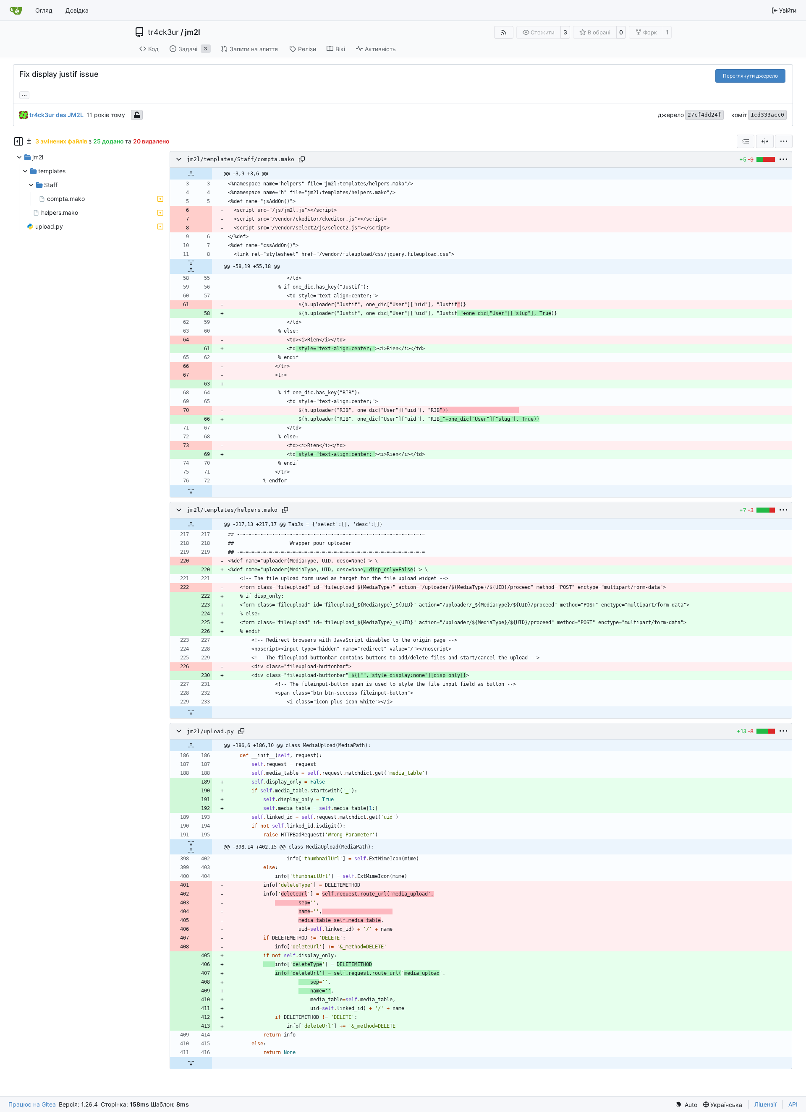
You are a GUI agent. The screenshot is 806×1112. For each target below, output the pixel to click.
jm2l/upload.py (210, 731)
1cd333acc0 (767, 115)
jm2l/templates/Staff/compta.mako (240, 159)
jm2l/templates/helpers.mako (232, 510)
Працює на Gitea (32, 1104)
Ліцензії (765, 1104)
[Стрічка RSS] (503, 32)
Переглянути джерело (750, 76)
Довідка (77, 10)
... (24, 94)
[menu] (784, 141)
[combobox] (745, 141)
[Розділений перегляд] (765, 141)
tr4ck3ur (163, 32)
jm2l (192, 32)
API (793, 1104)
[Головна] (16, 10)
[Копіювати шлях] (302, 159)
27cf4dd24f (704, 115)
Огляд (43, 10)
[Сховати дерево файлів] (18, 141)
